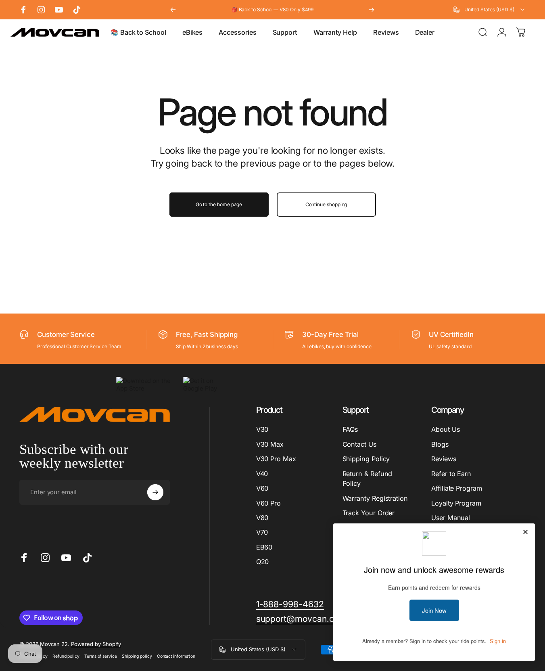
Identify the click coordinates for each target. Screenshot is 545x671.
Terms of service (100, 656)
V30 (262, 429)
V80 (262, 518)
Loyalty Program (456, 503)
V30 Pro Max (276, 459)
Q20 (262, 562)
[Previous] (173, 9)
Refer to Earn (451, 474)
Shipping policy (137, 656)
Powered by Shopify (96, 644)
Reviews (443, 459)
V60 (262, 488)
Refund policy (65, 656)
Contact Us (359, 444)
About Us (445, 429)
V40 (262, 474)
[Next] (371, 9)
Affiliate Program (456, 488)
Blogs (440, 444)
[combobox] (489, 9)
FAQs (350, 429)
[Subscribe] (155, 492)
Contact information (176, 656)
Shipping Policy (366, 459)
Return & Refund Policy (367, 478)
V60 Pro (268, 503)
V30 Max (270, 444)
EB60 (264, 547)
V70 (262, 532)
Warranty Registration (375, 498)
